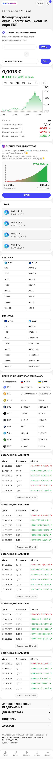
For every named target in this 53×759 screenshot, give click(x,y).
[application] (21, 101)
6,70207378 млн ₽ (29, 394)
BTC (9, 394)
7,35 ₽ (23, 400)
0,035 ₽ (24, 413)
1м (23, 83)
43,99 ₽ (24, 446)
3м (29, 83)
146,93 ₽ (24, 433)
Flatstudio (14, 743)
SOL (9, 407)
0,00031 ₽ (25, 440)
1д (11, 83)
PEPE (9, 439)
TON (9, 433)
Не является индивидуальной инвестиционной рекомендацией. (24, 737)
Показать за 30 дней (26, 497)
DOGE (9, 400)
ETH (9, 387)
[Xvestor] (9, 3)
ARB (9, 426)
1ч (5, 83)
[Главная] (3, 11)
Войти (40, 3)
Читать (26, 195)
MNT (9, 446)
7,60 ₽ (23, 426)
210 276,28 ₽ (26, 387)
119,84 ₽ (24, 420)
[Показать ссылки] (26, 705)
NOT (9, 413)
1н (17, 83)
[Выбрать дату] (36, 83)
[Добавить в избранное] (44, 83)
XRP (9, 420)
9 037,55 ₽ (25, 407)
